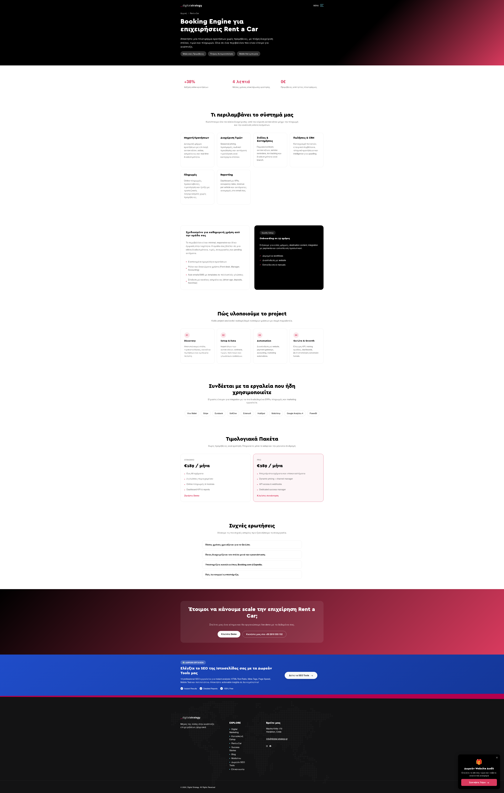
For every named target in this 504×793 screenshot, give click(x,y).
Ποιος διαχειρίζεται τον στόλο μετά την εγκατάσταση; (235, 554)
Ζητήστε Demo (191, 495)
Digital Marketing (234, 731)
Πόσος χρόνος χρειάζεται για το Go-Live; (227, 544)
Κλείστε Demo (229, 634)
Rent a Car (236, 743)
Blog (233, 754)
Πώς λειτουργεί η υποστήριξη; (222, 574)
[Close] (496, 757)
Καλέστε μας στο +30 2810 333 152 (264, 634)
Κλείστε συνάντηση (268, 495)
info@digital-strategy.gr (277, 738)
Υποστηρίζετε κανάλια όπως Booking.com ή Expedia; (233, 564)
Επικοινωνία (237, 769)
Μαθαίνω (236, 758)
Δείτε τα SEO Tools (299, 675)
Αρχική (183, 13)
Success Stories (234, 749)
